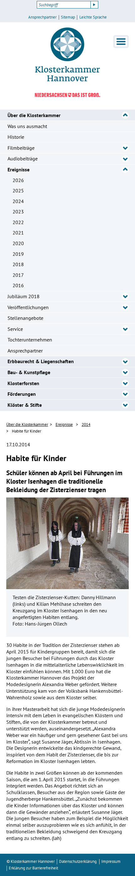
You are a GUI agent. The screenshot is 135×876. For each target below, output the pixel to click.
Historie (16, 137)
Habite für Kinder (26, 431)
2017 (18, 275)
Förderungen (22, 394)
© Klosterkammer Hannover (31, 861)
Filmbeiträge (21, 148)
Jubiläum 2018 (24, 296)
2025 (18, 190)
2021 (18, 232)
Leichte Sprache (93, 17)
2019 (18, 254)
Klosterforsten (23, 383)
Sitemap (68, 17)
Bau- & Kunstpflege (29, 372)
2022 (18, 222)
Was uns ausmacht (27, 126)
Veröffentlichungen (28, 307)
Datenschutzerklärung (78, 861)
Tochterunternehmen (30, 339)
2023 (18, 211)
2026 (18, 180)
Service (15, 329)
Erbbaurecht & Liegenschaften (41, 361)
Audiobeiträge (23, 158)
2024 (18, 201)
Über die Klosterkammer (34, 115)
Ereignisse (19, 169)
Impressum (111, 861)
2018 (18, 264)
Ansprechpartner (42, 17)
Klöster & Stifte (25, 405)
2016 (18, 285)
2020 (18, 243)
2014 (86, 424)
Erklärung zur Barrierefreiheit (33, 868)
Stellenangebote (25, 318)
